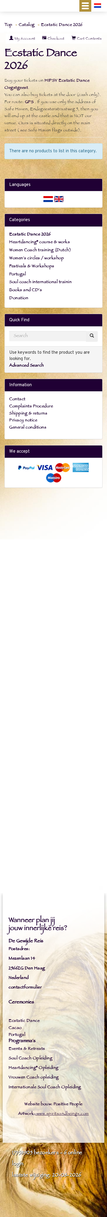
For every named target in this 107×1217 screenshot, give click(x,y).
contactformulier (25, 988)
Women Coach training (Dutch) (40, 250)
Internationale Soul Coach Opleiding (45, 1087)
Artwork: (26, 1114)
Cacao (15, 1028)
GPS (29, 102)
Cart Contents (89, 39)
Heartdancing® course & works (39, 242)
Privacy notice (23, 420)
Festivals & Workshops (31, 266)
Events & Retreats (27, 1049)
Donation (18, 298)
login (17, 1164)
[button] (85, 6)
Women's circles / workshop (36, 258)
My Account (24, 39)
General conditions (27, 428)
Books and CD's (25, 290)
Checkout (55, 39)
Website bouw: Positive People (53, 1104)
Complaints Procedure (31, 406)
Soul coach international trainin (40, 282)
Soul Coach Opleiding (30, 1058)
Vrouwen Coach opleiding (34, 1078)
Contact (17, 399)
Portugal (17, 274)
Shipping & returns (28, 414)
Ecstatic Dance (24, 1021)
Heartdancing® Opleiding (34, 1068)
